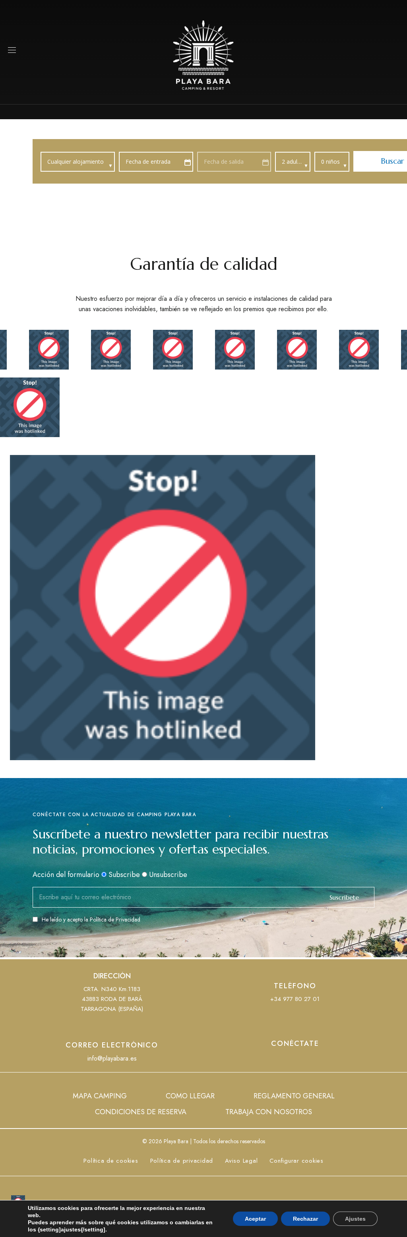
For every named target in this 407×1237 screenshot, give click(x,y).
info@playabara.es (112, 1058)
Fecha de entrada (148, 161)
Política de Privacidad (115, 919)
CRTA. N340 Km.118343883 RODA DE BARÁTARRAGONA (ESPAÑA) (112, 999)
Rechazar (305, 1219)
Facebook (280, 1060)
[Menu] (12, 50)
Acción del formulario (66, 874)
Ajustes (355, 1219)
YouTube (295, 1060)
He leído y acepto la (91, 919)
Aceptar (255, 1219)
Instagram (309, 1060)
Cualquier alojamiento (76, 161)
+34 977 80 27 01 (295, 999)
